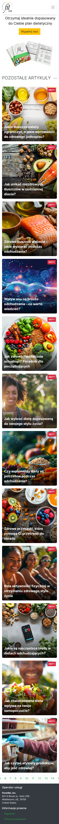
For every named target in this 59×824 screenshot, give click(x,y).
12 (39, 778)
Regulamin (9, 813)
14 (52, 778)
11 (33, 778)
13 (46, 778)
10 (26, 778)
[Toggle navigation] (53, 7)
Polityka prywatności (15, 819)
